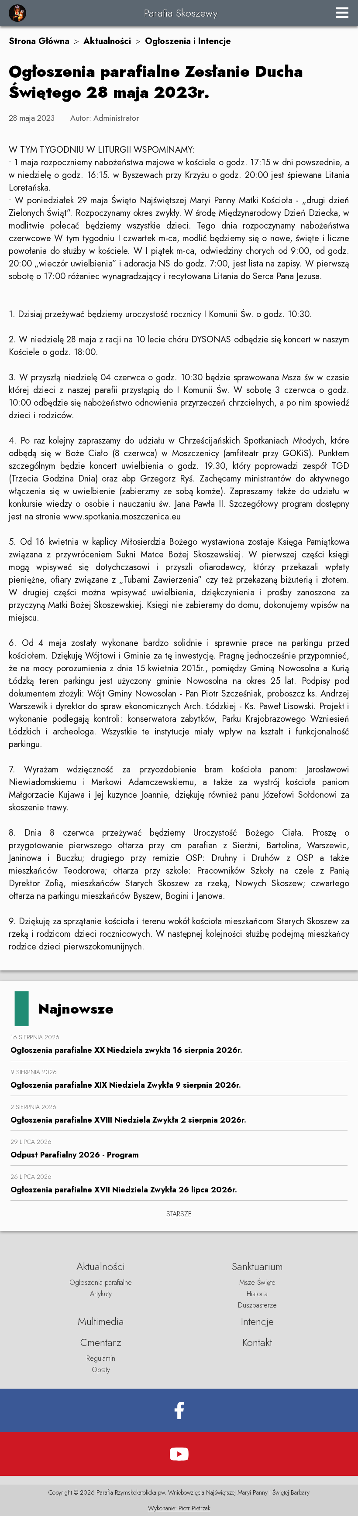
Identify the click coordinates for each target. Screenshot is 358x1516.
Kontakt (257, 1342)
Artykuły (101, 1294)
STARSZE (179, 1214)
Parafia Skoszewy (180, 12)
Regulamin (100, 1358)
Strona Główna (39, 41)
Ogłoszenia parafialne (100, 1282)
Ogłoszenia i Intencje (188, 41)
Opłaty (101, 1370)
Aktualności (107, 41)
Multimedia (101, 1321)
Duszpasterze (257, 1305)
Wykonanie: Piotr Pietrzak (179, 1508)
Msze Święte (257, 1282)
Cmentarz (100, 1342)
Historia (257, 1294)
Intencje (257, 1321)
